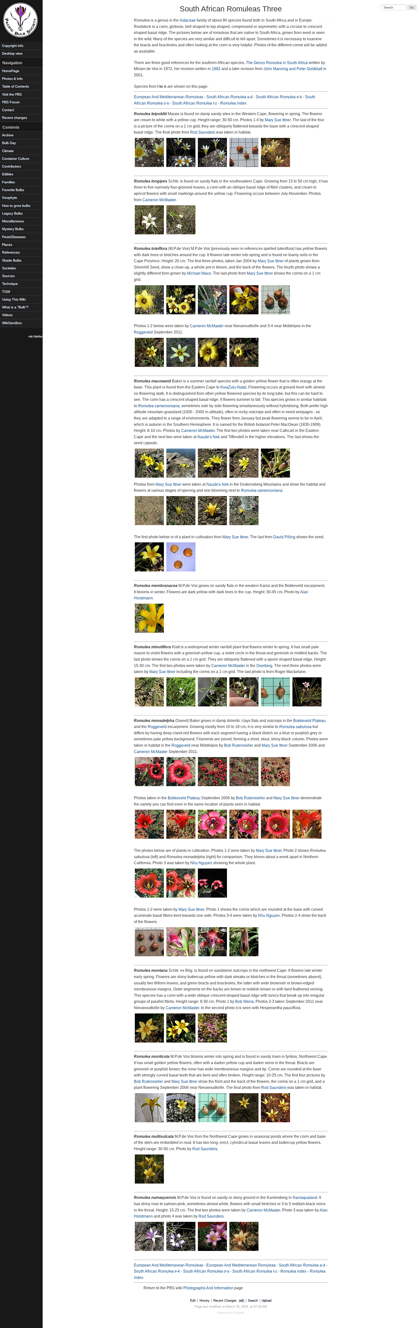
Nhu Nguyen (201, 863)
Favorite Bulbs (13, 190)
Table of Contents (15, 86)
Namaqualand (305, 1197)
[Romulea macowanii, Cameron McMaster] (149, 478)
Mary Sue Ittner (277, 120)
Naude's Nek (208, 437)
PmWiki (239, 1312)
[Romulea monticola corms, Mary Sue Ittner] (212, 1123)
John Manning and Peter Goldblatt (293, 69)
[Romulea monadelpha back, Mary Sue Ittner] (181, 957)
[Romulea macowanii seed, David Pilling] (181, 572)
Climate (8, 151)
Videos (7, 315)
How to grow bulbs (16, 205)
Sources (8, 276)
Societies (9, 268)
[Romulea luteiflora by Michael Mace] (244, 315)
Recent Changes (225, 1300)
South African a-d (229, 97)
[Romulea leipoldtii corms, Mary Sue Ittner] (244, 167)
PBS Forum (11, 102)
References (11, 252)
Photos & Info (12, 78)
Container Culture (15, 158)
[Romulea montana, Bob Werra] (149, 1043)
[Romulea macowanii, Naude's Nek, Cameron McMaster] (212, 478)
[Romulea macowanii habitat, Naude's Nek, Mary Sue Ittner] (149, 525)
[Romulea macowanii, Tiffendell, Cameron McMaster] (244, 478)
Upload (266, 1300)
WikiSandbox (12, 323)
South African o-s (206, 1271)
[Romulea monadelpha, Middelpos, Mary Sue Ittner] (212, 786)
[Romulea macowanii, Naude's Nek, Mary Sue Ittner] (181, 525)
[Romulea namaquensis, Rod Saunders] (244, 1251)
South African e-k (279, 97)
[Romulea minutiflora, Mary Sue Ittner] (212, 707)
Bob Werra (244, 1001)
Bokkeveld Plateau (309, 721)
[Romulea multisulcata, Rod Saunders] (149, 1184)
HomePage (10, 71)
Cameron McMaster (159, 200)
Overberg (264, 666)
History (205, 1300)
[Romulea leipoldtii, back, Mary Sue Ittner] (212, 167)
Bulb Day (9, 143)
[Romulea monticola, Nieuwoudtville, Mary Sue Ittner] (244, 1123)
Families (8, 182)
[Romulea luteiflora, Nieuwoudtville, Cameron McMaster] (149, 367)
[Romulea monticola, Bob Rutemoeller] (149, 1123)
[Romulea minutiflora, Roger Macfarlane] (307, 707)
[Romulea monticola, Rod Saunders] (275, 1123)
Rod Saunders (202, 132)
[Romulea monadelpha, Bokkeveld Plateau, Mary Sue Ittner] (212, 839)
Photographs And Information (208, 1288)
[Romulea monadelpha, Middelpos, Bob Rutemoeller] (149, 786)
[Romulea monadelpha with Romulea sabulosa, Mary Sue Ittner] (181, 898)
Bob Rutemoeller (238, 745)
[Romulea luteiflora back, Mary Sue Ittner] (212, 315)
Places (7, 244)
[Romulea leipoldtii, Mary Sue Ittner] (149, 167)
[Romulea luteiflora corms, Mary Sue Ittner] (275, 315)
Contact (8, 110)
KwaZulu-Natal (233, 387)
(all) (241, 1300)
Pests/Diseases (13, 237)
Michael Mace (199, 273)
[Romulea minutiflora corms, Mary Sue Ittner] (275, 707)
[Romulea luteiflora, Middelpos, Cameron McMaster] (212, 367)
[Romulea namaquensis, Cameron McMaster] (149, 1251)
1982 (216, 69)
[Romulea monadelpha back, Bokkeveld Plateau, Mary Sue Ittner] (181, 839)
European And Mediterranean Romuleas (168, 97)
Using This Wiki (13, 299)
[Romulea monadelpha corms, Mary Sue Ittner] (149, 957)
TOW (6, 291)
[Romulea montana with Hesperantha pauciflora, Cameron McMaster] (212, 1043)
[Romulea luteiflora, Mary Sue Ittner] (149, 315)
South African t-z (194, 103)
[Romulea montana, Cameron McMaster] (181, 1043)
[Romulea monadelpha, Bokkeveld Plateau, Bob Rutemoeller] (149, 839)
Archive (7, 135)
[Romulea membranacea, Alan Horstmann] (149, 633)
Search (253, 1300)
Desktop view (12, 53)
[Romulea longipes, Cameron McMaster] (149, 235)
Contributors (11, 166)
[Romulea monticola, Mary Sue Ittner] (181, 1123)
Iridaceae (188, 20)
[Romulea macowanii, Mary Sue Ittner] (149, 572)
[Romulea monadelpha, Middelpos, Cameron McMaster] (275, 786)
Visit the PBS (12, 94)
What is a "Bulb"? (15, 307)
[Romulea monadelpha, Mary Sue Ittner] (149, 898)
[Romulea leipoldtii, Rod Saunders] (275, 167)
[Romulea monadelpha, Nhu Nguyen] (212, 898)
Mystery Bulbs (13, 229)
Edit (193, 1300)
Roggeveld (143, 332)
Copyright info (12, 45)
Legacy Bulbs (12, 213)
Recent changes (14, 117)
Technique (10, 283)
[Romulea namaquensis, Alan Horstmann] (212, 1251)
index (233, 103)
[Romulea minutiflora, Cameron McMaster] (149, 707)
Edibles (7, 174)
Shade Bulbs (11, 260)
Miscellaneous (13, 221)
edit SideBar (35, 336)
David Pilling (284, 537)
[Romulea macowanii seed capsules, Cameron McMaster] (275, 478)
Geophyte (9, 197)
